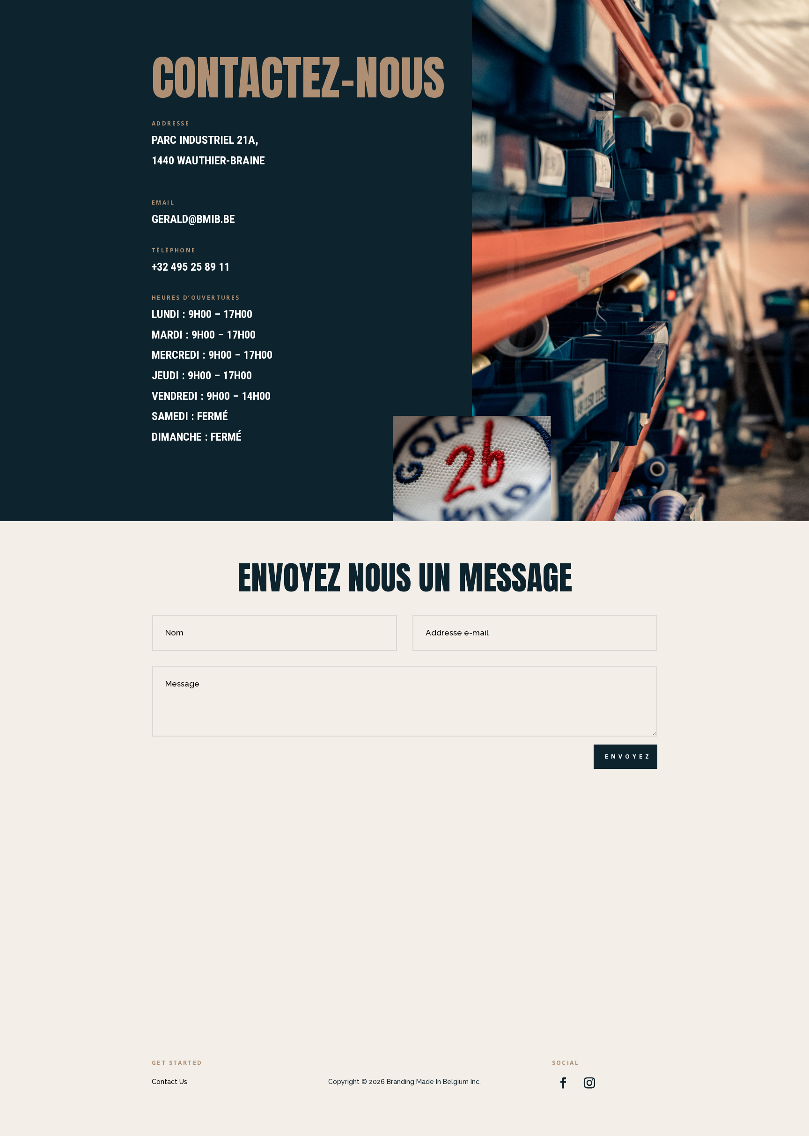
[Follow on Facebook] (563, 1083)
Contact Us (169, 1081)
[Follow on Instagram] (589, 1083)
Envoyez (628, 756)
